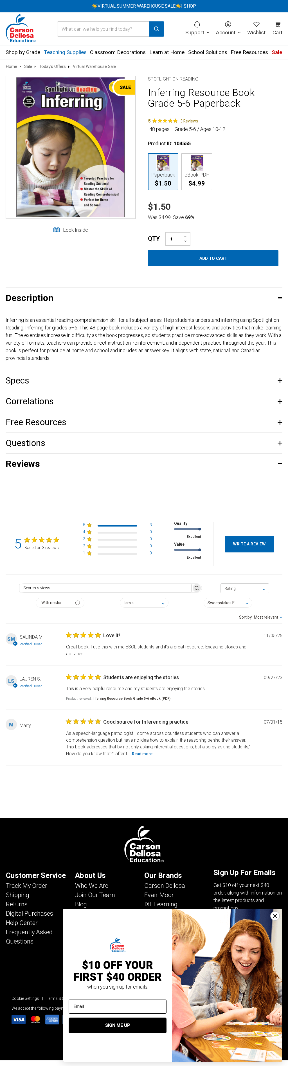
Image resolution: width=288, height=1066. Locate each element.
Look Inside (75, 230)
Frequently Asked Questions (29, 937)
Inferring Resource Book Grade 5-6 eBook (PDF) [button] (131, 698)
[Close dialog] (275, 916)
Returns (17, 904)
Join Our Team (95, 895)
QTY (154, 238)
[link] (173, 120)
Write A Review (249, 544)
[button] (144, 298)
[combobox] (244, 588)
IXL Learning (160, 904)
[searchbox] (105, 588)
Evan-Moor (159, 895)
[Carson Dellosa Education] (21, 29)
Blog (81, 904)
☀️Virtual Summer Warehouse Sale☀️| (144, 6)
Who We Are (91, 885)
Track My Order (26, 885)
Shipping (17, 895)
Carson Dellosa (164, 885)
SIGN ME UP (117, 1025)
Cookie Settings (25, 999)
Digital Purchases (29, 913)
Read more (142, 754)
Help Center (22, 922)
